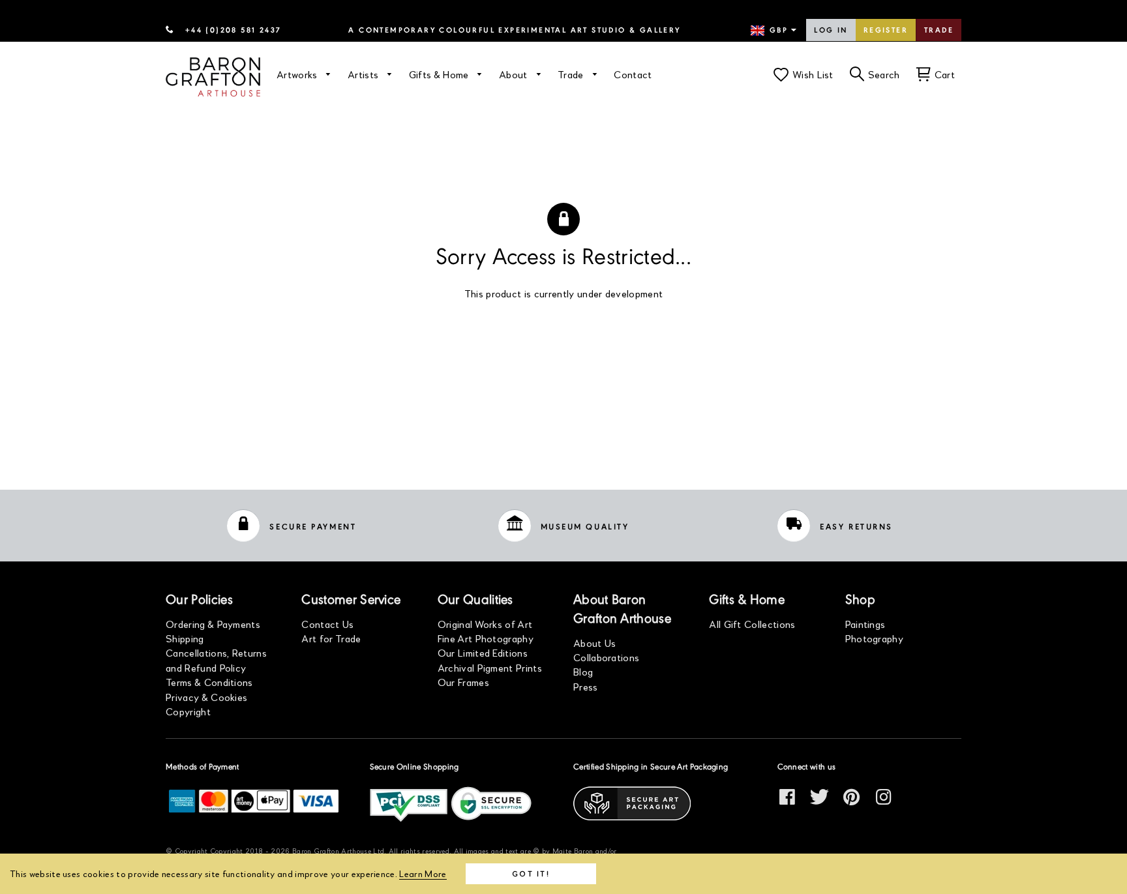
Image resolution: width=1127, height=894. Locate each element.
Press (585, 686)
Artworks (298, 74)
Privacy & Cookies (206, 697)
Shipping (185, 638)
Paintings (865, 624)
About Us (594, 642)
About (514, 74)
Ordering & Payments (213, 624)
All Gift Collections (752, 624)
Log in (830, 31)
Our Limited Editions (483, 652)
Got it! (531, 873)
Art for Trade (331, 638)
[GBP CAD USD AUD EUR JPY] (775, 31)
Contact (633, 74)
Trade (939, 31)
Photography (874, 638)
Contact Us (327, 624)
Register (886, 31)
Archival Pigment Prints (490, 667)
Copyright (188, 711)
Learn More (422, 873)
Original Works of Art (485, 624)
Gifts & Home (440, 74)
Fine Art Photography (485, 638)
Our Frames (463, 682)
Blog (583, 671)
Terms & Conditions (209, 682)
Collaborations (606, 657)
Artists (365, 74)
